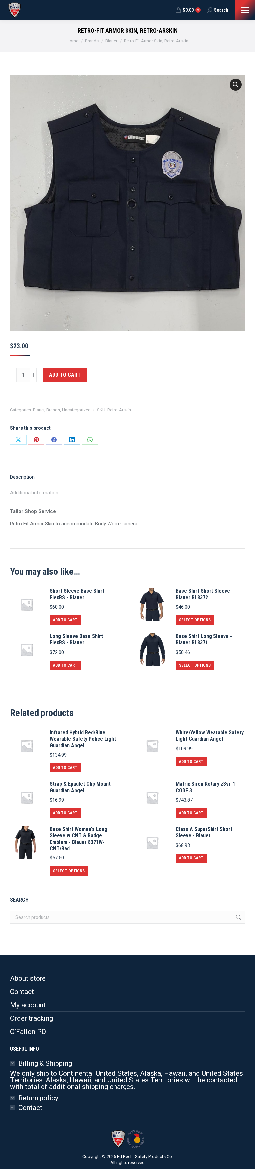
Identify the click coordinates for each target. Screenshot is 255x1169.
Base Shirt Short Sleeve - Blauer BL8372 (204, 594)
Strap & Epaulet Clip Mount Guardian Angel (80, 787)
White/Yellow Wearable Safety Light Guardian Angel (210, 735)
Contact (22, 991)
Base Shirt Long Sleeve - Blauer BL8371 (204, 639)
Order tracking (31, 1018)
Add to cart (65, 375)
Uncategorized (76, 409)
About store (28, 978)
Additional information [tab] (34, 492)
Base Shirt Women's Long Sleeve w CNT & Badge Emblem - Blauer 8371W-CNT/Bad (78, 839)
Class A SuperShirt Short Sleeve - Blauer (204, 832)
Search (238, 917)
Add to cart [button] (65, 620)
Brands (53, 409)
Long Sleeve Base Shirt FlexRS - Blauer (76, 639)
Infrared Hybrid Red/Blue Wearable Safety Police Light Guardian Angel (83, 738)
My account (28, 1005)
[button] (236, 85)
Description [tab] (22, 477)
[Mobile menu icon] (245, 10)
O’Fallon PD (28, 1031)
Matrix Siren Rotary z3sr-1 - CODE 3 (207, 787)
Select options (195, 620)
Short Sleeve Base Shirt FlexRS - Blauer (77, 594)
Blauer (38, 409)
